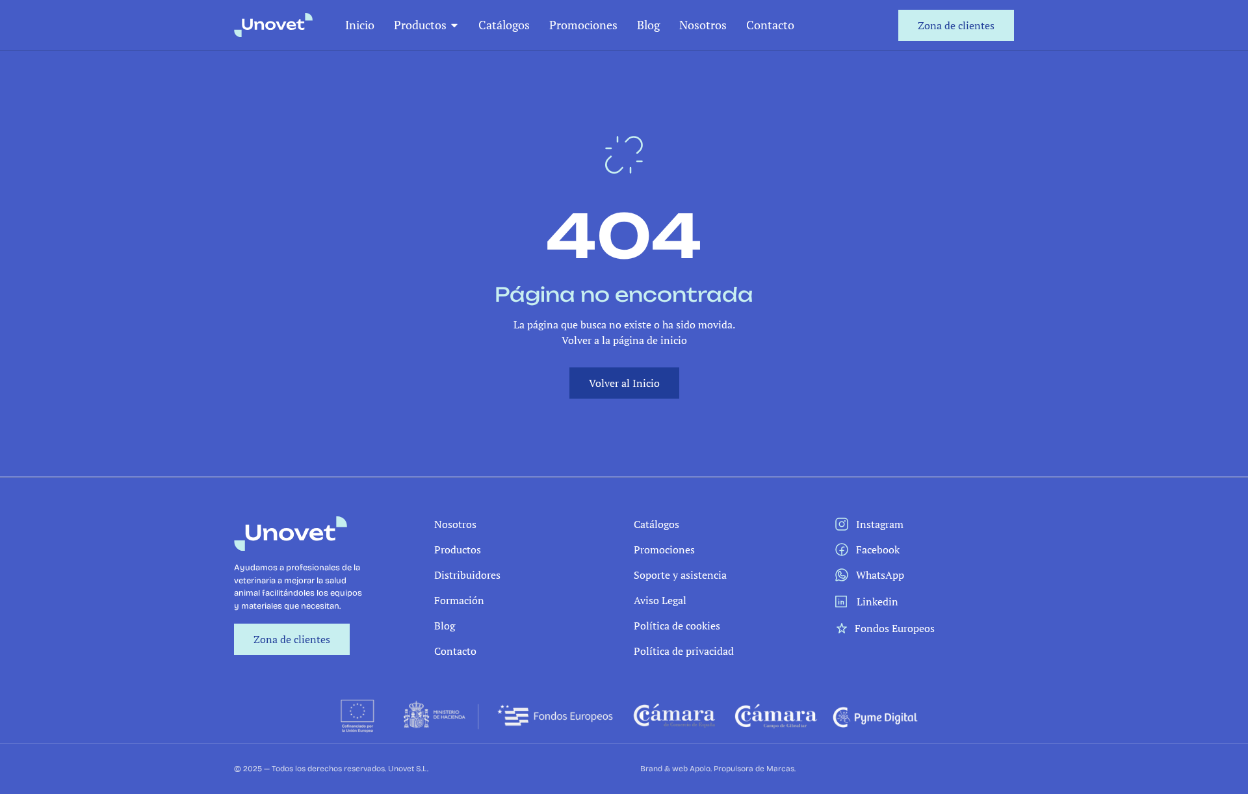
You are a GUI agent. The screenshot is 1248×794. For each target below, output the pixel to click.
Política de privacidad (684, 651)
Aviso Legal (660, 600)
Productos (420, 25)
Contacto (770, 25)
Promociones (583, 25)
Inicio (359, 25)
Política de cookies (677, 625)
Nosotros (703, 25)
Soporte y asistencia (680, 575)
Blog (648, 25)
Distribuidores (467, 575)
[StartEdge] (273, 25)
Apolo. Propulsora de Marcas (742, 768)
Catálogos (504, 25)
